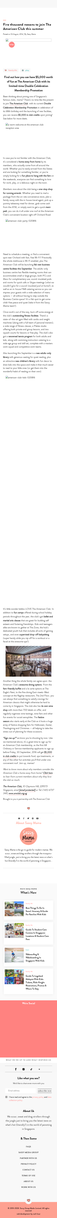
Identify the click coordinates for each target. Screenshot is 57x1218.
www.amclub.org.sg (18, 793)
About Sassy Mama (28, 822)
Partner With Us (28, 1158)
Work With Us (28, 1187)
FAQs (28, 1147)
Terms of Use (28, 1176)
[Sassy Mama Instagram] (23, 1069)
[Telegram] (39, 1069)
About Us (28, 1181)
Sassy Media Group (29, 1152)
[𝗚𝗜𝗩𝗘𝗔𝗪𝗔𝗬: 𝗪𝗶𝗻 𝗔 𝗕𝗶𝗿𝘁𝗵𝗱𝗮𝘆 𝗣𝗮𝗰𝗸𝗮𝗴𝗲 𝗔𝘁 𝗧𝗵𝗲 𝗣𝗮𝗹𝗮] (14, 1032)
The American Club (19, 103)
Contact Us (28, 1170)
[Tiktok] (31, 1069)
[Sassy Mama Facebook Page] (15, 1069)
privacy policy (38, 1097)
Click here (47, 773)
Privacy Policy (28, 1164)
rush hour (36, 1214)
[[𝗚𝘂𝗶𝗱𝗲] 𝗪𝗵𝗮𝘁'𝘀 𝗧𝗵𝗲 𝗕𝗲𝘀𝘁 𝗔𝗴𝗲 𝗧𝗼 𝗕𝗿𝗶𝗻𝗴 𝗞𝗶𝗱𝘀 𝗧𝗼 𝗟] (14, 1016)
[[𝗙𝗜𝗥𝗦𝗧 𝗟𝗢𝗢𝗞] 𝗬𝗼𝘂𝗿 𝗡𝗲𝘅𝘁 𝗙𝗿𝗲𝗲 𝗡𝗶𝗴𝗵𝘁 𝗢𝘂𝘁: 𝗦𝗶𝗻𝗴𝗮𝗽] (14, 1048)
